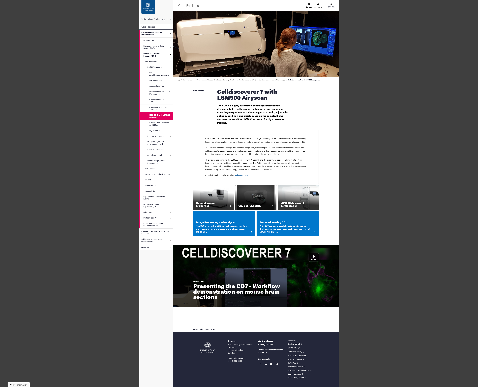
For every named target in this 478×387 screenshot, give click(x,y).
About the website (296, 366)
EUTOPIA (292, 363)
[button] (331, 5)
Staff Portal (294, 347)
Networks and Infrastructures (157, 174)
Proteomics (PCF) (150, 217)
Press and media (295, 359)
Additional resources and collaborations (151, 240)
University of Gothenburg (153, 19)
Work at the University (297, 355)
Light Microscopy (155, 67)
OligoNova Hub (149, 212)
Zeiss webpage (241, 175)
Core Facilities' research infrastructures (151, 33)
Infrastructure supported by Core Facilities (153, 224)
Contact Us (150, 191)
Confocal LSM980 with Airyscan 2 (158, 108)
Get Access (150, 168)
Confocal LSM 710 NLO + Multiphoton (159, 92)
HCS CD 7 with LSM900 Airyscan (159, 116)
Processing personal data (299, 370)
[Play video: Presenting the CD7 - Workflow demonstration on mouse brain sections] (256, 276)
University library (296, 351)
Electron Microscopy (155, 136)
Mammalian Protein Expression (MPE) (151, 205)
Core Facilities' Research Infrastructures (211, 80)
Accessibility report (296, 377)
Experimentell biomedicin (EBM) (154, 197)
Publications (150, 185)
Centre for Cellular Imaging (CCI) (151, 54)
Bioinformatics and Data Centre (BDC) (153, 47)
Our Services (151, 61)
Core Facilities (148, 26)
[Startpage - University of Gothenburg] (156, 8)
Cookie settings (294, 373)
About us (145, 246)
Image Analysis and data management (155, 142)
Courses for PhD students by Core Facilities (155, 232)
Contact (309, 7)
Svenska (318, 7)
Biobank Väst (148, 40)
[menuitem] (309, 5)
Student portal (295, 343)
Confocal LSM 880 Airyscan (156, 100)
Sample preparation (155, 155)
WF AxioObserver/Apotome (159, 73)
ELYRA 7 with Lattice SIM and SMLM (159, 123)
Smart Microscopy (154, 149)
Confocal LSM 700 (156, 86)
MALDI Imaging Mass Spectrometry (156, 161)
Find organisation (265, 344)
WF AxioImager (155, 80)
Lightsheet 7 (154, 130)
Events (148, 179)
